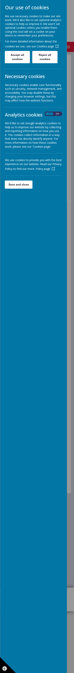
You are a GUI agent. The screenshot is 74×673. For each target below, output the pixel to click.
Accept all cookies (17, 57)
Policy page (43, 169)
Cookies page (45, 46)
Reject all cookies (45, 57)
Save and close (18, 184)
